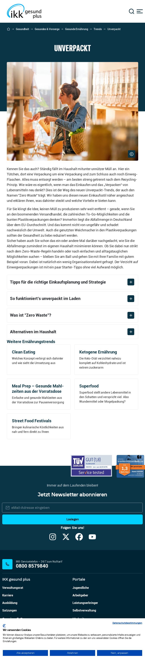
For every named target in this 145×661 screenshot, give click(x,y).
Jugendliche (80, 588)
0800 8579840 (32, 566)
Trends (98, 29)
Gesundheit (22, 29)
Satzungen (9, 610)
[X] (66, 539)
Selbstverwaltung (84, 610)
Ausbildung (9, 603)
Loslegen (72, 519)
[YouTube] (92, 539)
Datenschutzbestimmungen (127, 623)
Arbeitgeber (80, 595)
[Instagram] (52, 539)
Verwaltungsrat (12, 588)
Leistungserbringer (85, 603)
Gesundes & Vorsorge (47, 29)
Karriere (7, 595)
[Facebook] (79, 539)
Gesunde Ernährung (76, 29)
